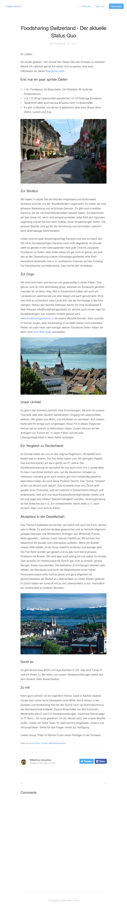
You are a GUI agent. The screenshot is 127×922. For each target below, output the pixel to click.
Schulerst (45, 743)
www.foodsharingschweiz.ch (37, 318)
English (9, 6)
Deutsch (18, 6)
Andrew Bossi (34, 743)
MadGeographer (59, 743)
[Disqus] (63, 838)
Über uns (100, 6)
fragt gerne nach (54, 71)
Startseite (85, 6)
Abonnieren (116, 6)
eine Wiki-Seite (42, 332)
